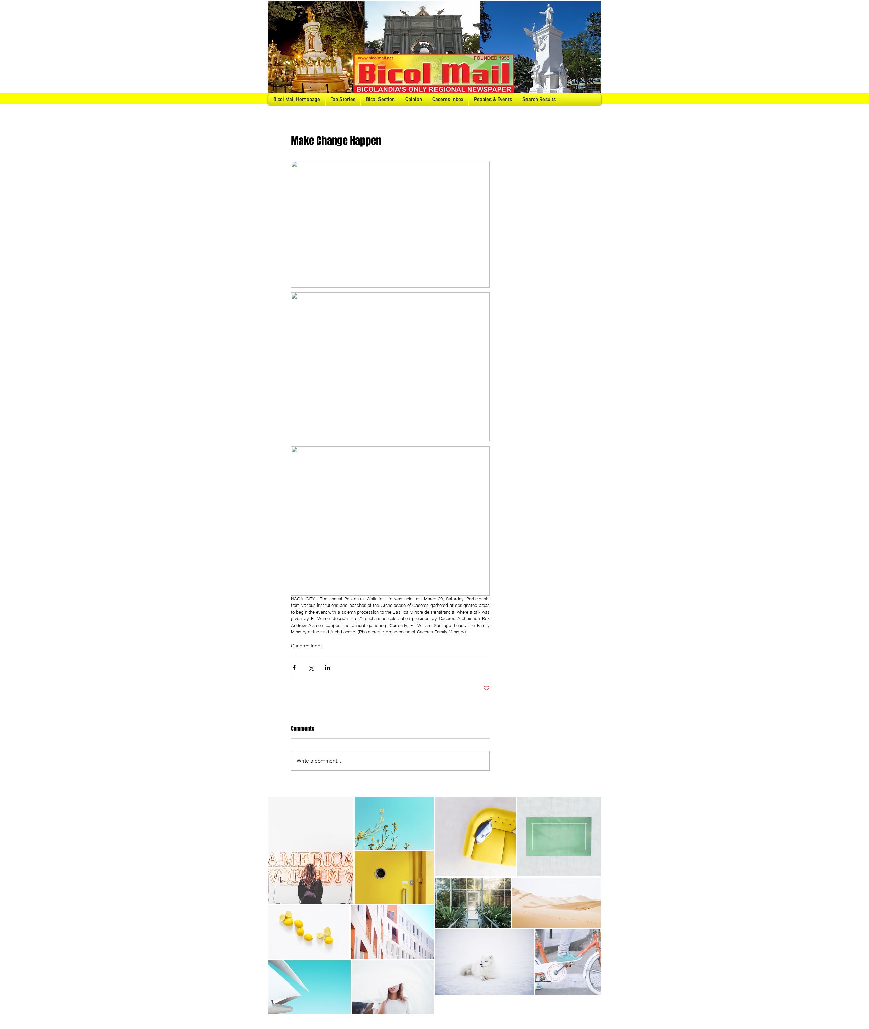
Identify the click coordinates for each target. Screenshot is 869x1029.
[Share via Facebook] (294, 667)
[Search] (594, 53)
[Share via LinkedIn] (327, 667)
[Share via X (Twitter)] (311, 667)
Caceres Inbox (307, 646)
